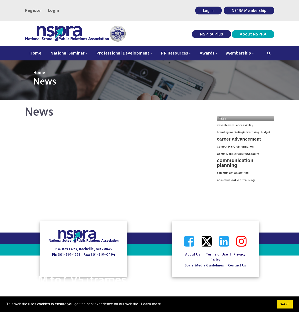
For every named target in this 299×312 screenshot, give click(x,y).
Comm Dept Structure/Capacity (238, 153)
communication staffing (233, 173)
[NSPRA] (76, 33)
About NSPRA (253, 34)
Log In (208, 10)
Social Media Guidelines (204, 265)
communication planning (235, 163)
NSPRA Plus (211, 34)
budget (265, 132)
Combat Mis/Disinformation (235, 146)
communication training (236, 180)
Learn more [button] (151, 304)
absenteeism (225, 125)
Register (33, 10)
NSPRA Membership (249, 10)
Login (53, 10)
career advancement (239, 139)
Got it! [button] (285, 304)
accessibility (244, 125)
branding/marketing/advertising (238, 132)
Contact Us (237, 265)
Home (39, 72)
